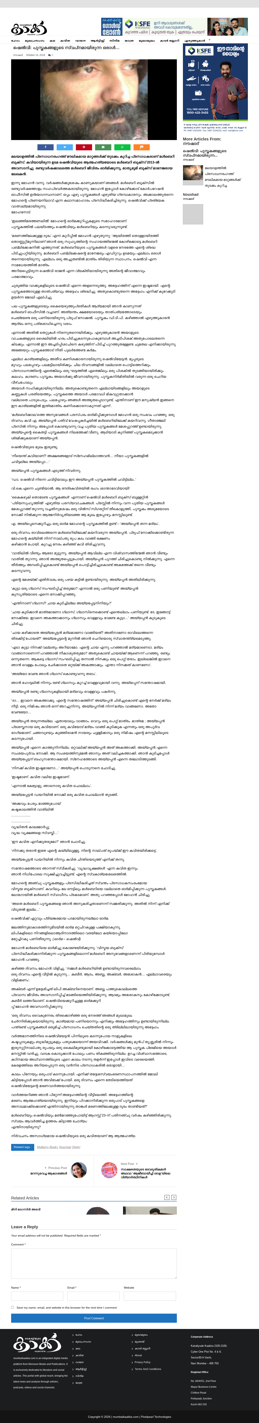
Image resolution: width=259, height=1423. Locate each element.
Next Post (127, 1164)
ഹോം (15, 41)
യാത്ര (129, 41)
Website (129, 1287)
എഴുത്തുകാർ (194, 41)
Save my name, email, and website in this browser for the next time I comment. (67, 1307)
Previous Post (57, 1168)
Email (71, 1287)
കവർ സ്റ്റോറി (169, 41)
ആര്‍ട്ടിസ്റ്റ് (97, 41)
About (138, 1355)
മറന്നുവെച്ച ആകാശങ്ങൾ (48, 1173)
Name (16, 1287)
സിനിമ (114, 41)
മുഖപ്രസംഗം (35, 41)
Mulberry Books (47, 1147)
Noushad (65, 1147)
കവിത (65, 41)
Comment (18, 1244)
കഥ (52, 41)
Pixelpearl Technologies (156, 1416)
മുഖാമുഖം (147, 41)
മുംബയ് (139, 1341)
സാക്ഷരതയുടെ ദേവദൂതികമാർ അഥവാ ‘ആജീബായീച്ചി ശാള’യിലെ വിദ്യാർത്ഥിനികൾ (145, 1173)
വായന (80, 41)
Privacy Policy (142, 1362)
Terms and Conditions (148, 1369)
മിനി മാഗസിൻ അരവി (25, 1209)
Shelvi (76, 1147)
